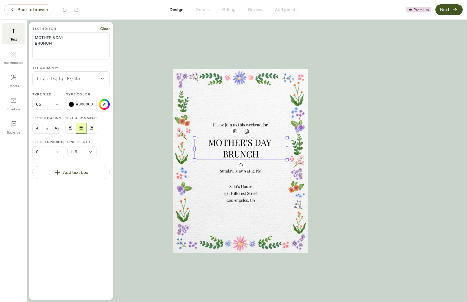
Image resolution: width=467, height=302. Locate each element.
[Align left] (70, 128)
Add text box (75, 172)
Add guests (286, 9)
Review (255, 9)
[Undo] (64, 9)
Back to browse (33, 9)
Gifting (229, 9)
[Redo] (76, 9)
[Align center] (81, 128)
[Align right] (91, 128)
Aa (57, 128)
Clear (105, 28)
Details (203, 9)
